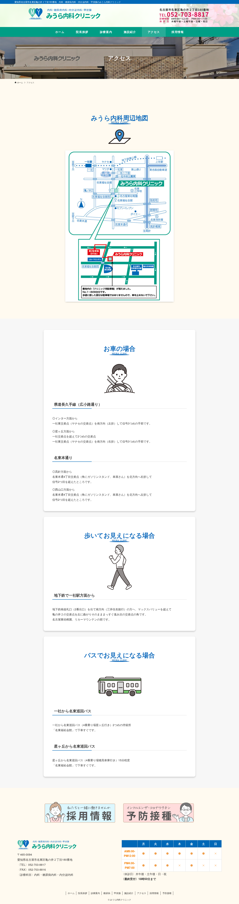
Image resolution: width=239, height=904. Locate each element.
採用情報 (154, 893)
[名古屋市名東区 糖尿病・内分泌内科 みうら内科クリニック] (65, 12)
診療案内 (95, 893)
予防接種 (166, 893)
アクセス (141, 893)
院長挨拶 (82, 893)
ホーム (71, 893)
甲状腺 (117, 893)
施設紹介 (128, 893)
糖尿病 (106, 893)
